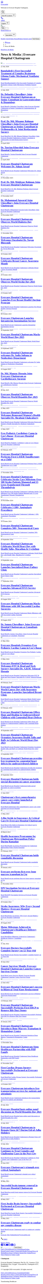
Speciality (19, 1251)
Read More (21, 84)
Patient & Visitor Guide (12, 1255)
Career (7, 1251)
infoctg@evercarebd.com (22, 1235)
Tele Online (27, 1253)
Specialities (9, 35)
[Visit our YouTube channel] (7, 1245)
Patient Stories (19, 1253)
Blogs (6, 1253)
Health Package (27, 1251)
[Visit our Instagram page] (9, 1245)
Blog (2, 49)
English (4, 23)
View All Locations (7, 16)
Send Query (17, 1247)
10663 (5, 1239)
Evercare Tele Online (7, 1235)
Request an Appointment (17, 1249)
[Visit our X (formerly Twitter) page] (4, 1245)
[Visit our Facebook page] (2, 1245)
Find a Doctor (5, 1249)
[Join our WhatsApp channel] (14, 1245)
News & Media (9, 49)
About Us (11, 1253)
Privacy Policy (5, 1242)
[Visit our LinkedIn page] (12, 1245)
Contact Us (12, 1251)
